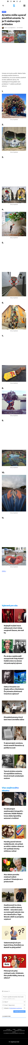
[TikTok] (20, 1)
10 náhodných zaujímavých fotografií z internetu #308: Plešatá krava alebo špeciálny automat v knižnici (13, 813)
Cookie (14, 1031)
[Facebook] (8, 1)
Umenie (4, 12)
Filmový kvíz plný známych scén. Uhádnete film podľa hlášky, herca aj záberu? (14, 974)
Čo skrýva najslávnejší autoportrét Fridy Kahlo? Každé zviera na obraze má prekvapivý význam (13, 659)
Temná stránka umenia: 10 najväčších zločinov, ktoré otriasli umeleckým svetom (14, 774)
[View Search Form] (3, 5)
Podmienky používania (20, 1030)
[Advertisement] (14, 589)
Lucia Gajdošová (11, 28)
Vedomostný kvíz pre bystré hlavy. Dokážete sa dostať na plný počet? (14, 945)
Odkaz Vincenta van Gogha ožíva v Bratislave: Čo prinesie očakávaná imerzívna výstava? (14, 690)
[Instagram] (11, 1)
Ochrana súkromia (7, 1030)
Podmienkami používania (16, 1008)
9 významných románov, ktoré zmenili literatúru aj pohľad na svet (14, 745)
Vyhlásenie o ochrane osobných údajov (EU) (14, 1033)
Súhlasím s (13, 1008)
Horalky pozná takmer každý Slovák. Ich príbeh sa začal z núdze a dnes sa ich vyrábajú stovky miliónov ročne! (14, 846)
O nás (14, 1029)
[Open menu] (24, 5)
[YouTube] (14, 1)
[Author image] (3, 28)
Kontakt (20, 1029)
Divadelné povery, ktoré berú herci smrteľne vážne (14, 718)
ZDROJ (4, 571)
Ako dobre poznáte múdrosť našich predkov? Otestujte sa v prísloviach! (13, 878)
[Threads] (17, 1)
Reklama (8, 1029)
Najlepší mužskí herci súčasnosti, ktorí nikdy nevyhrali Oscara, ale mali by (14, 629)
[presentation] (14, 616)
